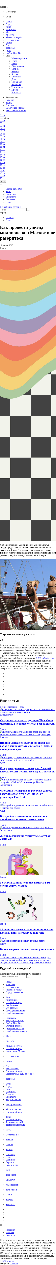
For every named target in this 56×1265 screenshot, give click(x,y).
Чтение (15, 71)
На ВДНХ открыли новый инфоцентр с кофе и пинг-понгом (25, 958)
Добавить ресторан (15, 1028)
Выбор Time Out (14, 53)
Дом (13, 79)
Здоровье (10, 48)
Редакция (10, 1230)
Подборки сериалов (15, 1013)
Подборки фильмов (15, 1010)
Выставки (11, 199)
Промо (14, 89)
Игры (14, 63)
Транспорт (16, 82)
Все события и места (16, 110)
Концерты (11, 194)
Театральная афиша (15, 1125)
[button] (1, 184)
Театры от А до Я (14, 1122)
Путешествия (12, 40)
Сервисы (10, 1162)
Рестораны (11, 29)
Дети (8, 50)
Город (8, 24)
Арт (8, 45)
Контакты (16, 92)
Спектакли (11, 196)
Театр (14, 61)
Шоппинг (10, 1159)
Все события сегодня (10, 207)
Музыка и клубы (14, 37)
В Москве (10, 984)
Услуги (9, 1199)
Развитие (10, 1094)
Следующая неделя (15, 108)
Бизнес (14, 74)
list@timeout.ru (7, 1261)
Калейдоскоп (12, 1184)
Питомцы (16, 76)
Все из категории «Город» (13, 707)
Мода (8, 32)
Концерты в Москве (15, 1051)
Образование (17, 66)
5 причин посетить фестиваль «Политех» (20, 957)
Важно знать (12, 1165)
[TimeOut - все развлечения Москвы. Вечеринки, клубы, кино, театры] (6, 4)
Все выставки (12, 1068)
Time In (15, 69)
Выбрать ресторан (15, 1020)
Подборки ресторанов (16, 1031)
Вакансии (10, 1235)
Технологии (17, 87)
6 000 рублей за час (45, 658)
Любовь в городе (14, 989)
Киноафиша (12, 1000)
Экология (16, 84)
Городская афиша (14, 992)
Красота (10, 34)
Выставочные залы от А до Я (20, 1074)
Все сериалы (12, 1007)
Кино (8, 27)
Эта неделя (11, 105)
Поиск (9, 21)
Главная (9, 217)
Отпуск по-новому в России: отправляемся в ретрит (25, 962)
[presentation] (1, 181)
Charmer (14, 1263)
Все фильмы (12, 1005)
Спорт (9, 42)
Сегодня (10, 100)
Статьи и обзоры (14, 1002)
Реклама (10, 1232)
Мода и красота (19, 58)
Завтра (9, 102)
